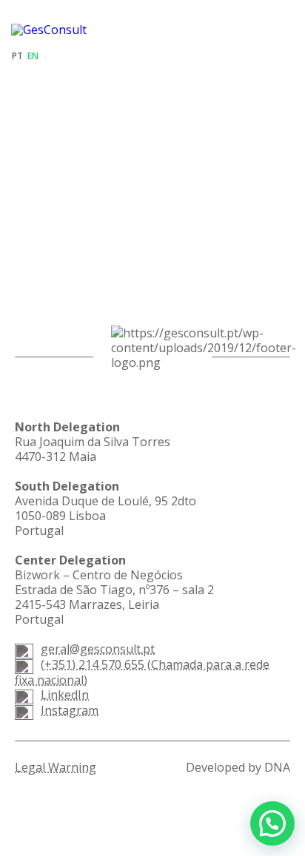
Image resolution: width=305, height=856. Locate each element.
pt (17, 56)
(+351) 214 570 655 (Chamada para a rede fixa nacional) (142, 672)
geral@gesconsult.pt (98, 649)
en (32, 56)
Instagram (69, 710)
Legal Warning (55, 767)
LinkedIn (65, 695)
